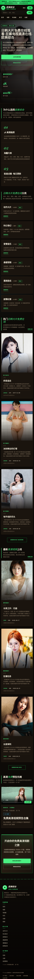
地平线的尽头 (9, 516)
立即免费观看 (17, 57)
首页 (2, 17)
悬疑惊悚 (5, 940)
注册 (30, 7)
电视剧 (14, 17)
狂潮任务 (7, 676)
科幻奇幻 (5, 934)
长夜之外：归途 (10, 608)
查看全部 (30, 329)
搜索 (29, 12)
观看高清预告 (17, 62)
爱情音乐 (5, 937)
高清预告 (5, 961)
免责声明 (5, 978)
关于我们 (5, 975)
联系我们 (12, 975)
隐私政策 (19, 975)
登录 (24, 8)
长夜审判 (7, 744)
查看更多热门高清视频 (17, 539)
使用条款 (25, 975)
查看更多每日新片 (17, 767)
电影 (8, 17)
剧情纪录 (5, 946)
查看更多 (6, 216)
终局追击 (7, 380)
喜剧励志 (5, 943)
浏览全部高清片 (17, 860)
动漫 (26, 17)
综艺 (20, 17)
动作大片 (5, 931)
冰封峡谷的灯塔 (10, 448)
